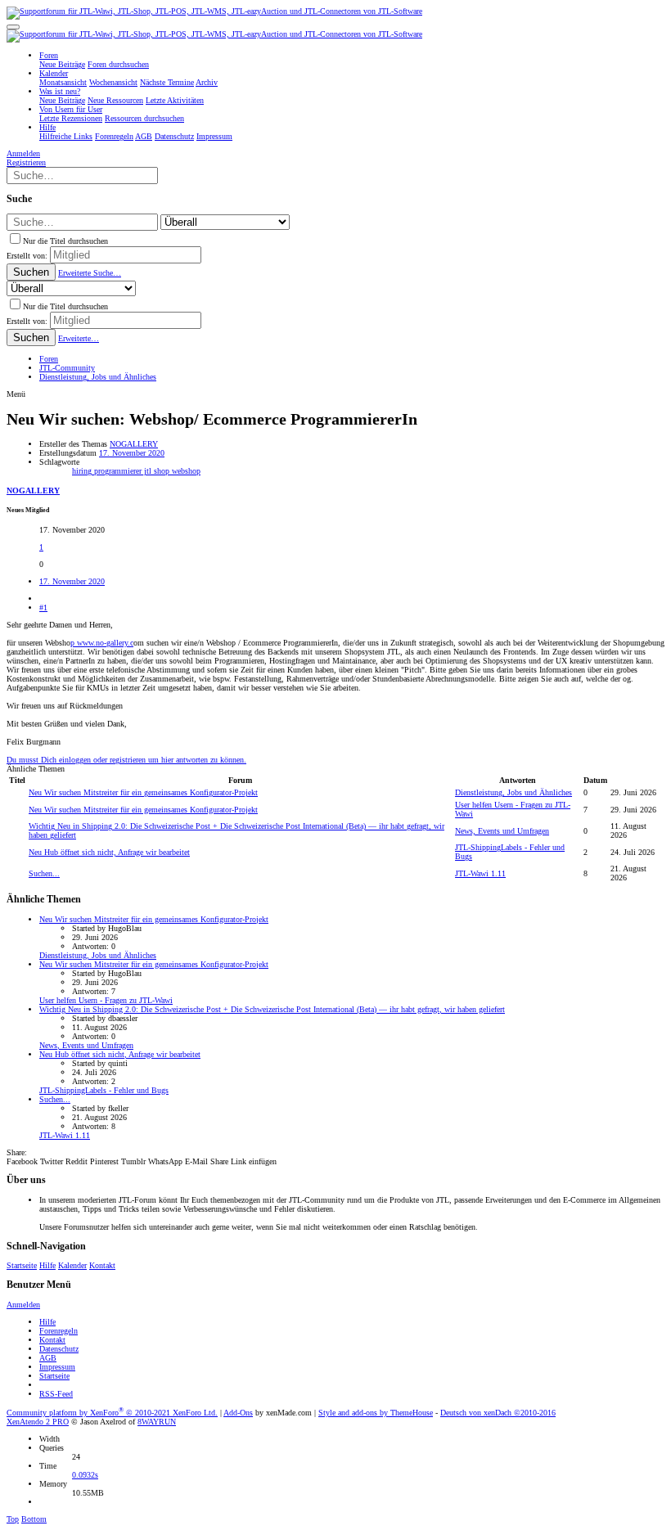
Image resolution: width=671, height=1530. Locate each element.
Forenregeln (58, 1330)
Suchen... (44, 873)
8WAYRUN (156, 1421)
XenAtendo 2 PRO (38, 1421)
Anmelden (23, 1304)
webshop (186, 470)
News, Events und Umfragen (502, 830)
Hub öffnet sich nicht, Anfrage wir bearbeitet (109, 852)
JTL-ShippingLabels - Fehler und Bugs (104, 1090)
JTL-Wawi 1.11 (480, 873)
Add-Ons (238, 1412)
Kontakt (102, 1265)
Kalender (72, 1265)
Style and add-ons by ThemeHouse (375, 1412)
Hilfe (47, 1265)
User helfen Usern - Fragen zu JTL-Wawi (106, 1000)
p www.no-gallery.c (101, 642)
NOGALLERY (134, 443)
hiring (83, 470)
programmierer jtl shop (133, 470)
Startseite (22, 1265)
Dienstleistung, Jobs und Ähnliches (513, 792)
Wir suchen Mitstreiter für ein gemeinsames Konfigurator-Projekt (143, 792)
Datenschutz (59, 1348)
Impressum (57, 1366)
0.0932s (85, 1474)
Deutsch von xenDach (498, 1412)
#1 (43, 607)
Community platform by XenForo (112, 1412)
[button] (13, 27)
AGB (47, 1357)
